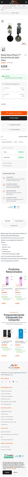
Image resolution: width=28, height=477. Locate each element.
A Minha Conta (4, 414)
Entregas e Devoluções (15, 124)
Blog (2, 437)
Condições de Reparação (7, 396)
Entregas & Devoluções (6, 411)
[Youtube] (9, 381)
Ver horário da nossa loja (7, 165)
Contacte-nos (4, 424)
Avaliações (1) (14, 225)
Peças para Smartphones (10, 6)
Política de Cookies (5, 399)
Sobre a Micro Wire (5, 447)
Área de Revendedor (5, 431)
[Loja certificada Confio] (14, 207)
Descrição (7, 221)
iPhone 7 (24, 6)
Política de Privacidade (6, 391)
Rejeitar (15, 472)
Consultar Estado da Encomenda (8, 422)
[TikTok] (13, 381)
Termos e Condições (5, 393)
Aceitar (7, 472)
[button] (1, 288)
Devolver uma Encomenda (7, 419)
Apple (19, 6)
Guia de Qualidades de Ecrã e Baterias (9, 434)
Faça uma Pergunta (15, 129)
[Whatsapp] (17, 381)
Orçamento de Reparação (7, 439)
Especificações (19, 221)
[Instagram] (6, 381)
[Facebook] (2, 381)
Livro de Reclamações (6, 404)
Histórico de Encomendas (7, 416)
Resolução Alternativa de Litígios (8, 401)
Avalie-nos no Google (6, 449)
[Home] (1, 6)
